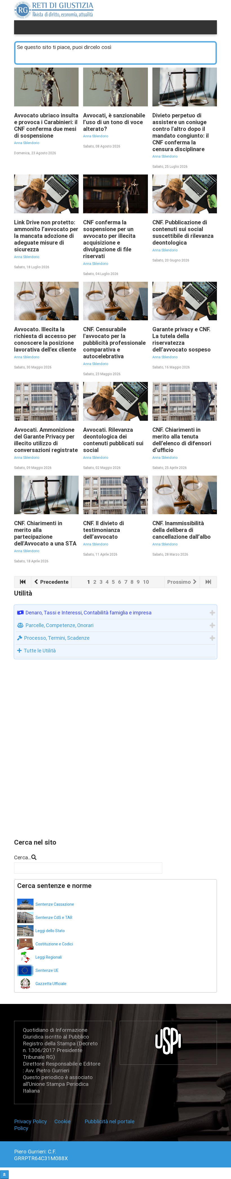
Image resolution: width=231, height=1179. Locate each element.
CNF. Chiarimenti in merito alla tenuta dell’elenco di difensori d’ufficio (181, 439)
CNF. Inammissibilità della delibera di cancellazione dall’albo (181, 530)
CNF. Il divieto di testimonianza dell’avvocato (103, 530)
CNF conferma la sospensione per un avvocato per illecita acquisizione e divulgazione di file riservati (109, 239)
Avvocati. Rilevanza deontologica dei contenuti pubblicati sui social (113, 439)
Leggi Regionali (48, 957)
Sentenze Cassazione (54, 904)
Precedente (53, 582)
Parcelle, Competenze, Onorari (60, 625)
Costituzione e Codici (54, 944)
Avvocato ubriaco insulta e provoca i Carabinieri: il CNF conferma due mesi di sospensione (46, 125)
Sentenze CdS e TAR (53, 918)
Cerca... (22, 857)
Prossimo (179, 582)
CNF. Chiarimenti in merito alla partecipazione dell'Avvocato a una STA (45, 533)
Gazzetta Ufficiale (50, 984)
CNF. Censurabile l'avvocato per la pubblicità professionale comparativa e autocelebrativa (114, 343)
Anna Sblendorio (26, 143)
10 (146, 582)
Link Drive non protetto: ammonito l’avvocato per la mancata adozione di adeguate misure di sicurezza (46, 236)
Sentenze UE (47, 971)
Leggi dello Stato (50, 931)
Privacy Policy (32, 1121)
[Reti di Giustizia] (54, 10)
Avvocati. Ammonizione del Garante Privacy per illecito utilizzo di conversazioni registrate (46, 439)
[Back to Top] (4, 1174)
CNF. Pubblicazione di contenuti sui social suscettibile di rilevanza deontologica (183, 232)
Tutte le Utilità (40, 651)
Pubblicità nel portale (109, 1121)
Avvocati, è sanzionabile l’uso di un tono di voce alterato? (114, 122)
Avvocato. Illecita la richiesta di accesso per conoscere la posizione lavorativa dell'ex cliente (45, 339)
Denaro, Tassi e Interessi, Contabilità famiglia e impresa (89, 613)
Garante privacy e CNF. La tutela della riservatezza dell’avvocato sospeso (181, 339)
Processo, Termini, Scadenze (57, 638)
